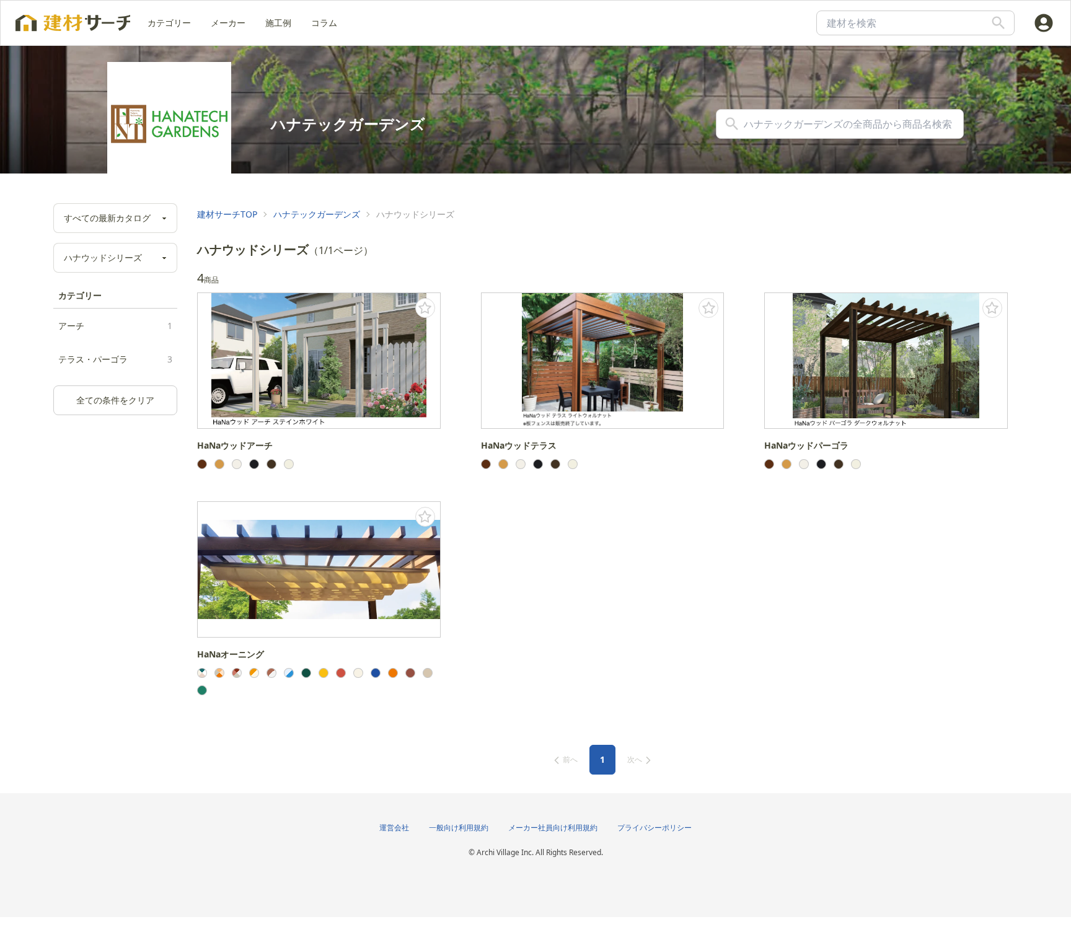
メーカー (228, 23)
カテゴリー (169, 23)
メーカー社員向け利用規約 (552, 827)
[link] (227, 214)
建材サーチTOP (227, 214)
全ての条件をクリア (115, 400)
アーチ (115, 326)
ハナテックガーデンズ (316, 214)
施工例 (278, 23)
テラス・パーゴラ (115, 359)
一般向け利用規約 (458, 827)
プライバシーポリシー (654, 827)
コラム (324, 23)
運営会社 (394, 827)
